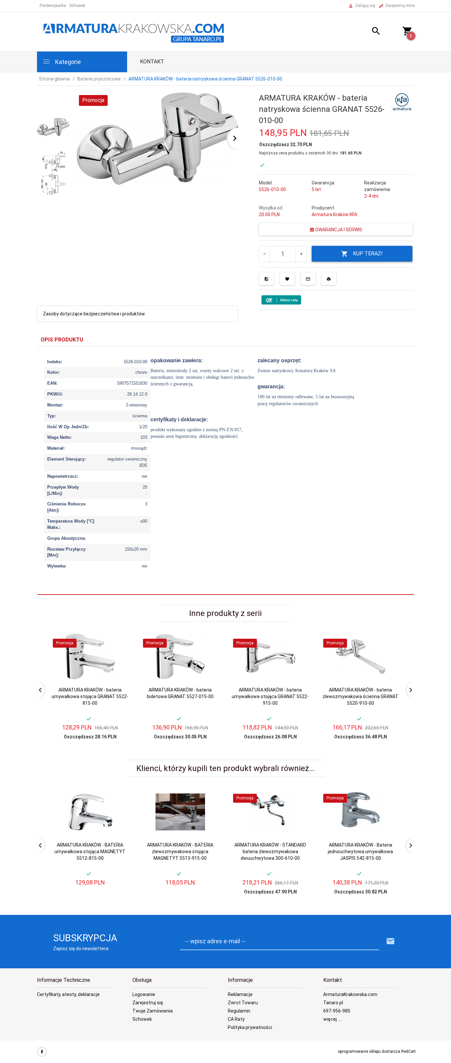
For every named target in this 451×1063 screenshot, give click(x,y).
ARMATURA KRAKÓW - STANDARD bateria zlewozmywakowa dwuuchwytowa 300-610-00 (270, 851)
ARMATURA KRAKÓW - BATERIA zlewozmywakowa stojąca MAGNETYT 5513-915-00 (180, 851)
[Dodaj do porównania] (266, 279)
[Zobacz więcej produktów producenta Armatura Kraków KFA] (401, 101)
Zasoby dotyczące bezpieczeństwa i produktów (94, 313)
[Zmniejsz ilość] (264, 254)
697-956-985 (336, 1011)
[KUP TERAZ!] (119, 670)
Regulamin (239, 1011)
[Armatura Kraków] (136, 31)
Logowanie (143, 994)
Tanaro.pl (333, 1002)
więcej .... (332, 1019)
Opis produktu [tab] (62, 340)
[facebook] (42, 1052)
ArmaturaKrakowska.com (350, 994)
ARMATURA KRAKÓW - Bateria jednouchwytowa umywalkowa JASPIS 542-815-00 (360, 851)
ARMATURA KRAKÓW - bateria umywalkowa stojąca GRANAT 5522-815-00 (90, 696)
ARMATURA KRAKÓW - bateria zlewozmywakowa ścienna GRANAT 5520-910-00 (361, 696)
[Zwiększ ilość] (300, 254)
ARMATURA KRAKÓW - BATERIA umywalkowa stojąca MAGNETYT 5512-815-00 (89, 851)
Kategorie (67, 61)
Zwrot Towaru (243, 1002)
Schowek (142, 1019)
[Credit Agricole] (281, 299)
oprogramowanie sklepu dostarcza (369, 1051)
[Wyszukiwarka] (368, 32)
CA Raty (236, 1019)
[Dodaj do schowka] (287, 279)
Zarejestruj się (147, 1002)
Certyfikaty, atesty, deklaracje (68, 994)
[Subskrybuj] (390, 941)
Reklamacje (240, 994)
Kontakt (152, 61)
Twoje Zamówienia (152, 1011)
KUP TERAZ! (368, 253)
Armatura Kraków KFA (334, 214)
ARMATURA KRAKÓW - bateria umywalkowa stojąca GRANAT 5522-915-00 (270, 696)
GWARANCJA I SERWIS (338, 229)
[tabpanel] (225, 470)
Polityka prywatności (250, 1027)
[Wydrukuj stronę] (329, 279)
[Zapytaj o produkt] (308, 279)
